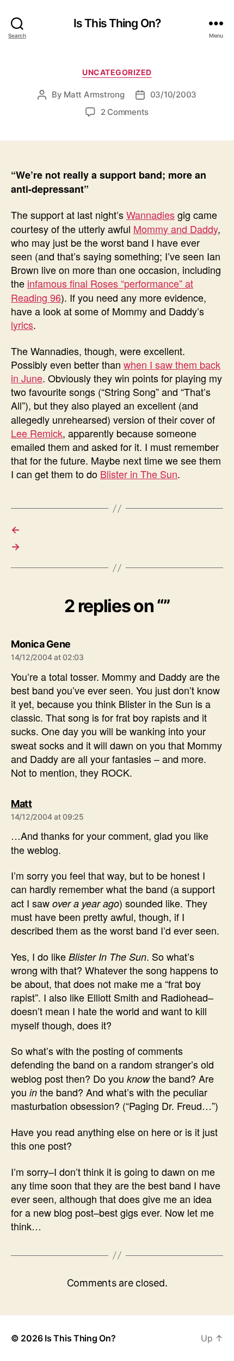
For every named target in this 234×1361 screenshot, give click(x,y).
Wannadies (150, 214)
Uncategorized (117, 72)
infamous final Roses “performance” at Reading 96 (102, 290)
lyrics (22, 325)
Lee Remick (37, 433)
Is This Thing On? (117, 23)
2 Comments (125, 112)
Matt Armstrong (94, 94)
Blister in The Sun (138, 474)
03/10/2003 (173, 94)
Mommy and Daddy (175, 229)
